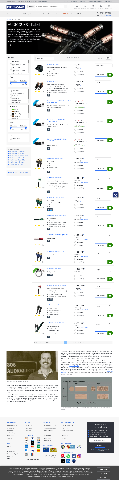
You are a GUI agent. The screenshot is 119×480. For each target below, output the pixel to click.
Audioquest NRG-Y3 (53, 305)
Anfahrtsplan (28, 430)
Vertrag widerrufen (33, 459)
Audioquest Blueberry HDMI (55, 251)
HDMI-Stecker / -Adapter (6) (18, 70)
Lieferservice (10, 430)
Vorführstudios (29, 428)
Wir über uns (28, 425)
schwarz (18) (17, 114)
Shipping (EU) (10, 428)
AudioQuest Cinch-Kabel (17, 151)
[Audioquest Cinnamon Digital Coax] (39, 239)
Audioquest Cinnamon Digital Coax (57, 235)
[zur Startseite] (16, 7)
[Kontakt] (102, 12)
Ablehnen (104, 473)
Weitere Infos (15, 45)
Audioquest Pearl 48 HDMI (55, 158)
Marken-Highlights (48, 430)
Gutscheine (10, 438)
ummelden (104, 449)
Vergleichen (77, 8)
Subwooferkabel (74, 366)
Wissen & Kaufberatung (50, 428)
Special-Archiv (47, 438)
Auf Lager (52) (16, 100)
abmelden (95, 449)
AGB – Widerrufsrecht (67, 425)
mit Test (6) (15, 102)
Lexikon (9, 446)
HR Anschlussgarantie (13, 459)
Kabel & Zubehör (48, 14)
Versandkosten (84, 69)
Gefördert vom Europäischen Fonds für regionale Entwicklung (50, 455)
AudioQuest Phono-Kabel (17, 160)
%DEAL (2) (15, 98)
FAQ (8, 449)
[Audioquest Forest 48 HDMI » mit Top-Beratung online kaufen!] (39, 201)
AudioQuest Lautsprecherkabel (19, 156)
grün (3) (16, 109)
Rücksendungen (11, 433)
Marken (58, 14)
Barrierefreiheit (65, 433)
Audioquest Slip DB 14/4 (54, 268)
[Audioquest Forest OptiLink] (39, 327)
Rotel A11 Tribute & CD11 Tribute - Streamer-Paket (57, 120)
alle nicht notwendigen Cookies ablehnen (78, 474)
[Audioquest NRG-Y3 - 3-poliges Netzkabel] (39, 309)
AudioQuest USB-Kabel (17, 162)
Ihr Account (100, 8)
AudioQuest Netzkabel (17, 158)
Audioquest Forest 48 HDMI (55, 197)
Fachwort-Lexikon (48, 433)
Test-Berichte (47, 435)
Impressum (70, 476)
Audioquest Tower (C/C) (54, 81)
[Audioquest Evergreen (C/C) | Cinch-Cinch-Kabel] (39, 182)
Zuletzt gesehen (85, 8)
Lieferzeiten (10, 435)
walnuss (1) (17, 116)
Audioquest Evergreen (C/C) (55, 177)
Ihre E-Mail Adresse (99, 440)
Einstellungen (103, 477)
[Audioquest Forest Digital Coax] (39, 219)
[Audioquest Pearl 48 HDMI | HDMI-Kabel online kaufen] (39, 162)
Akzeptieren (103, 469)
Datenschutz (83, 1)
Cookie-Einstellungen (27, 472)
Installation (10, 456)
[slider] (11, 83)
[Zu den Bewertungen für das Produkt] (38, 74)
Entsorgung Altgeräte (12, 454)
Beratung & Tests (76, 14)
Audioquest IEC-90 (52, 64)
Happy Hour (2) (16, 138)
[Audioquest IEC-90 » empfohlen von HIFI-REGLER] (39, 68)
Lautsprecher (17, 14)
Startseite (9, 19)
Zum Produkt (101, 74)
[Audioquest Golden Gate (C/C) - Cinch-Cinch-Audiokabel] (39, 289)
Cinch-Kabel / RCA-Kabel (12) (18, 64)
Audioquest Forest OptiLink (55, 323)
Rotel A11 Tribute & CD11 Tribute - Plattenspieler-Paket (59, 101)
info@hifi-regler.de (42, 1)
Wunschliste (93, 8)
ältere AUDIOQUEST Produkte (19, 172)
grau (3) (16, 118)
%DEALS (65, 14)
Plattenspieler (27, 14)
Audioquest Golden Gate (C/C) (56, 285)
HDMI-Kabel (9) (16, 68)
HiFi (8, 14)
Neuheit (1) (15, 96)
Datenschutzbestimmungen (58, 476)
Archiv (98, 450)
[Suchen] (65, 6)
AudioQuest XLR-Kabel (17, 164)
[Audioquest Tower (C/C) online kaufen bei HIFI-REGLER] (39, 85)
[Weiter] (83, 342)
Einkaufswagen (108, 8)
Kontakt (67, 1)
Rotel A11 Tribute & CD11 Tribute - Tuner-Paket (57, 140)
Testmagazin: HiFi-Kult (50, 425)
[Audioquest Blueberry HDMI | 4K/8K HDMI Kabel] (39, 256)
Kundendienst (11, 451)
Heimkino (37, 14)
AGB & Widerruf (108, 1)
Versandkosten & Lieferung (95, 1)
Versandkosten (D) (12, 425)
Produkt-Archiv (47, 440)
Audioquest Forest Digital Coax (56, 215)
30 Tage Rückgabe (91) (18, 93)
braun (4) (16, 111)
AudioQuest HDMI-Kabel (17, 153)
